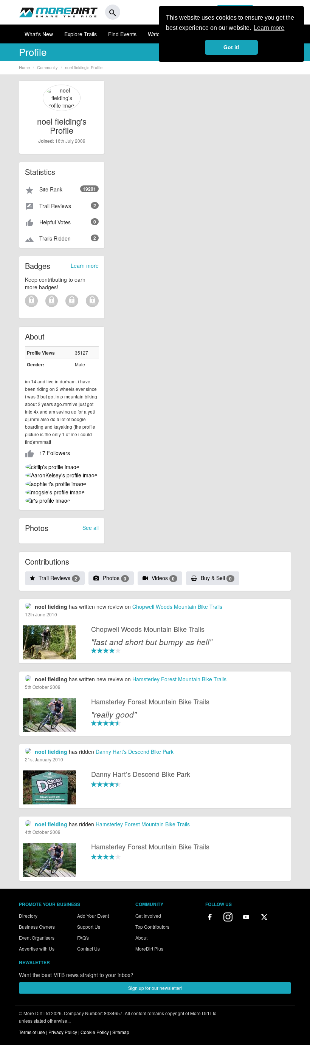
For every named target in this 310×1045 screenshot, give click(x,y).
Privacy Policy (62, 1032)
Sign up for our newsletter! (155, 988)
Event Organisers (36, 937)
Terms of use (32, 1032)
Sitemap (120, 1032)
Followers (58, 453)
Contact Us (88, 948)
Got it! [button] (231, 47)
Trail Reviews (58, 578)
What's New (39, 34)
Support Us (88, 926)
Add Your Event (93, 915)
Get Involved (148, 915)
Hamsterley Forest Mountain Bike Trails (179, 679)
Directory (28, 915)
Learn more (85, 265)
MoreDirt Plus (149, 948)
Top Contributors (152, 926)
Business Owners (37, 926)
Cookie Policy (95, 1032)
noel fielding (51, 751)
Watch (155, 34)
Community (47, 67)
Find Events (122, 34)
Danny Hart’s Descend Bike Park (135, 751)
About (141, 937)
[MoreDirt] (58, 12)
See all (90, 527)
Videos (163, 578)
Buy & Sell (216, 578)
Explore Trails (80, 34)
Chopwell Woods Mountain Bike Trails (177, 606)
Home (24, 67)
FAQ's (83, 937)
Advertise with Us (36, 948)
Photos (114, 578)
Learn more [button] (269, 28)
